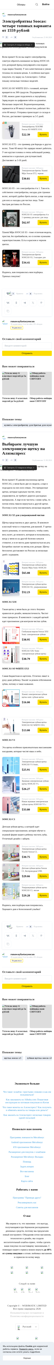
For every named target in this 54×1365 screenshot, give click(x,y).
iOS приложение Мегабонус (27, 1147)
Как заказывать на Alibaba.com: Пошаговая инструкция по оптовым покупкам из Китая (27, 1101)
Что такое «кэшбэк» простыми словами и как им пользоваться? (27, 1093)
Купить (43, 134)
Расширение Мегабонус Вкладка (27, 1157)
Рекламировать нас (27, 1202)
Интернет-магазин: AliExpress (32, 124)
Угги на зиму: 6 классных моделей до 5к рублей (15, 399)
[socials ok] (23, 1291)
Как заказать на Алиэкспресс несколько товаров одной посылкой (27, 1116)
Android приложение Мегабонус (27, 1142)
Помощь (27, 1161)
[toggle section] (29, 1121)
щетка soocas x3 (12, 1058)
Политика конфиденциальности (27, 1316)
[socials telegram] (37, 1291)
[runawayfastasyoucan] (5, 15)
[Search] (37, 4)
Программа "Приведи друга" (27, 1197)
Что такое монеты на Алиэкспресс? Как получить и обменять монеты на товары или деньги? (27, 1108)
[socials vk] (16, 1291)
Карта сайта (27, 1181)
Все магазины (27, 1171)
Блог (27, 1176)
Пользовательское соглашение (26, 1313)
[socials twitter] (30, 1291)
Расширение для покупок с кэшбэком (27, 1152)
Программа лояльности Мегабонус (27, 1137)
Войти (45, 4)
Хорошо (27, 1358)
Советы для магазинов (27, 1207)
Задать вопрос (27, 1166)
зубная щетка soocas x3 (39, 1058)
